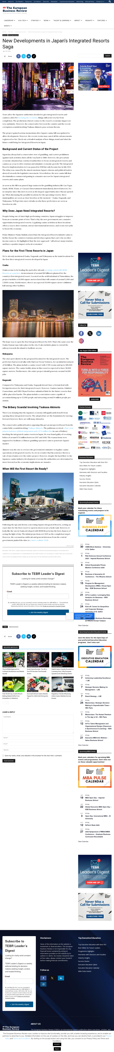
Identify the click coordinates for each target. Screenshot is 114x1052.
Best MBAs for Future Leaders (90, 466)
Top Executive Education (67, 1)
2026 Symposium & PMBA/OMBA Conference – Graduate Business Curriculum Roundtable (97, 834)
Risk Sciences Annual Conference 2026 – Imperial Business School (98, 557)
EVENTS (7, 26)
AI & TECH (22, 20)
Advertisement (13, 627)
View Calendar (83, 625)
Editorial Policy (89, 1)
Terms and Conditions (21, 1038)
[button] (110, 1)
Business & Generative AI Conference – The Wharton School (98, 575)
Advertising (79, 1)
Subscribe (46, 1)
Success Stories (85, 479)
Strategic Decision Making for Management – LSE (96, 688)
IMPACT (77, 20)
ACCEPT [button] (57, 1044)
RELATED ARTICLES (11, 647)
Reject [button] (57, 1049)
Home (4, 1)
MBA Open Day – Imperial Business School (95, 799)
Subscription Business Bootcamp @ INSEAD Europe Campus (98, 619)
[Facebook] (18, 56)
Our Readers (19, 1)
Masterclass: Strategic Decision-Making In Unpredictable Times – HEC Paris (97, 705)
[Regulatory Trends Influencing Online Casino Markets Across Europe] (63, 684)
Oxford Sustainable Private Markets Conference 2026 (95, 566)
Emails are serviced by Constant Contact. (54, 606)
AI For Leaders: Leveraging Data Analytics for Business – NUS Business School (97, 597)
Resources (28, 1)
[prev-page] (3, 702)
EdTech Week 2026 (92, 825)
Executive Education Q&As (89, 482)
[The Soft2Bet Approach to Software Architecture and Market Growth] (13, 659)
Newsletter (54, 1)
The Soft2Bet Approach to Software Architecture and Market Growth (13, 671)
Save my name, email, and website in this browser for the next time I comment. (33, 756)
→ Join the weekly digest (38, 612)
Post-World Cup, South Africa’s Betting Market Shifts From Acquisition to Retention (12, 696)
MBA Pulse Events (86, 489)
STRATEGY (35, 20)
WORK (46, 20)
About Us (11, 1)
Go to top (70, 546)
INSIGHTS (88, 20)
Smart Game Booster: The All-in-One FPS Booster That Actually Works (37, 671)
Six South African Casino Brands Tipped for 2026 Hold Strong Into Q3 (37, 696)
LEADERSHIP (8, 20)
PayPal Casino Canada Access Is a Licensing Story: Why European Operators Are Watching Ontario (62, 671)
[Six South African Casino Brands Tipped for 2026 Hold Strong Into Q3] (38, 684)
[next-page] (7, 702)
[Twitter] (23, 56)
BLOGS (10, 32)
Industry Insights (85, 476)
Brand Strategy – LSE (93, 696)
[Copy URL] (34, 56)
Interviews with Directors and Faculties (93, 472)
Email (9, 591)
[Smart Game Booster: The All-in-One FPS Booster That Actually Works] (38, 659)
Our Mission (37, 1)
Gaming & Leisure (20, 32)
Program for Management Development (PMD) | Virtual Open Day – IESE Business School (98, 585)
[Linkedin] (28, 56)
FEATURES (101, 20)
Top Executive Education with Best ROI (93, 462)
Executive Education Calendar (90, 486)
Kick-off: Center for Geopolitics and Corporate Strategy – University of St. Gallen (97, 609)
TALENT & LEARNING (61, 20)
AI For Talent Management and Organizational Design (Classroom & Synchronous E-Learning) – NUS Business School (98, 727)
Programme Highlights (87, 469)
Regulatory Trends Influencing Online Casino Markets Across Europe (61, 696)
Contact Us (99, 1)
